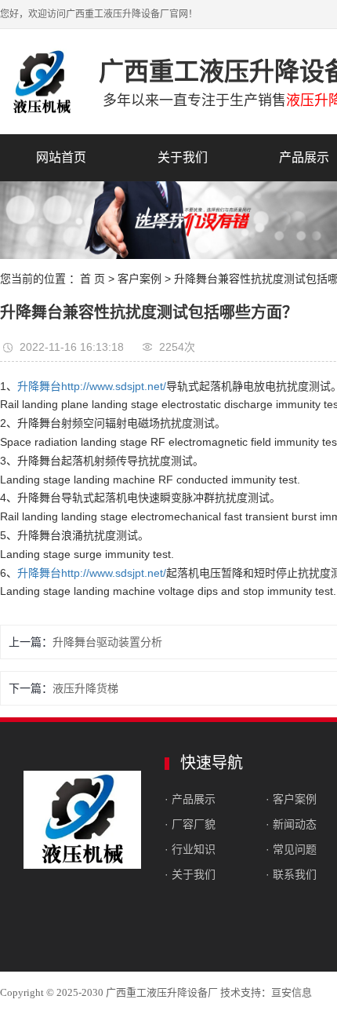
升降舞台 (39, 386)
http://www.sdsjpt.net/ (113, 386)
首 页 (92, 278)
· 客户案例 (291, 799)
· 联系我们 (291, 874)
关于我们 (183, 157)
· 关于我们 (190, 874)
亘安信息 (291, 992)
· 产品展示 (190, 799)
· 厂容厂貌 (190, 824)
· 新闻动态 (291, 824)
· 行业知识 (190, 849)
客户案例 (139, 278)
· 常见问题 (291, 849)
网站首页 (61, 157)
